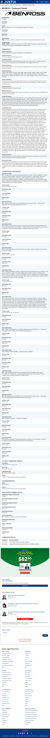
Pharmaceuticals (18, 4)
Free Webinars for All (8, 592)
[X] (29, 733)
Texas (26, 703)
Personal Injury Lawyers (7, 665)
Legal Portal (12, 736)
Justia (2, 4)
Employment (5, 676)
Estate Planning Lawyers (7, 661)
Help (22, 736)
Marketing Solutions (30, 708)
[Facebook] (22, 733)
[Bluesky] (27, 733)
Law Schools (28, 670)
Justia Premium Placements (31, 714)
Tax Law (4, 684)
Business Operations (6, 674)
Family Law (27, 663)
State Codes (27, 693)
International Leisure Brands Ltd (9, 464)
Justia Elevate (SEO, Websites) (31, 716)
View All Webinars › (25, 619)
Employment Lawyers (7, 659)
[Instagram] (24, 733)
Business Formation (6, 672)
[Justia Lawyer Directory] (31, 733)
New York (27, 701)
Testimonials (28, 722)
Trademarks (6, 4)
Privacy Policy (35, 736)
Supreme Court (5, 697)
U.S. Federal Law (6, 689)
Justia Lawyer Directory (30, 712)
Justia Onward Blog (29, 720)
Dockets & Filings (6, 703)
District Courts (5, 701)
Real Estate (4, 682)
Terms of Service (27, 736)
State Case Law (28, 695)
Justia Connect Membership (31, 710)
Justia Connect (5, 736)
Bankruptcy (27, 653)
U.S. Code (4, 693)
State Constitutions (29, 691)
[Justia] (10, 2)
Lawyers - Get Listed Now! (25, 639)
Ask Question (25, 585)
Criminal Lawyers (6, 657)
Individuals (28, 651)
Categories (12, 4)
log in (6, 477)
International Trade (6, 680)
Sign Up (46, 1)
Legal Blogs (4, 712)
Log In (41, 1)
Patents (3, 718)
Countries (4, 722)
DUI (26, 659)
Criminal (27, 655)
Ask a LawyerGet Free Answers (7, 580)
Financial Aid (28, 676)
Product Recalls (5, 716)
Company (18, 736)
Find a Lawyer (6, 630)
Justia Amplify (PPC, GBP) (30, 718)
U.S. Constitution (5, 691)
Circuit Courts (5, 699)
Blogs (26, 682)
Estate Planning (28, 661)
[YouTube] (20, 733)
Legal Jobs (4, 710)
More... (3, 667)
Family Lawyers (5, 663)
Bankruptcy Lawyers (6, 653)
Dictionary (27, 672)
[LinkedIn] (19, 733)
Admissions (27, 674)
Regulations (4, 695)
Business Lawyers (6, 655)
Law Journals (28, 680)
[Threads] (26, 733)
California (27, 697)
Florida (26, 699)
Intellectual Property (6, 678)
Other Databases (6, 708)
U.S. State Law (29, 689)
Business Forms (5, 714)
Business (4, 670)
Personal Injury (28, 665)
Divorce (26, 657)
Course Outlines (28, 678)
